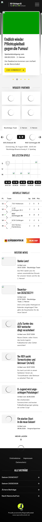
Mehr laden (21, 436)
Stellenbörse (15, 458)
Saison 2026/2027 (10, 477)
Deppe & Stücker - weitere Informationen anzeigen (11, 98)
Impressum (27, 458)
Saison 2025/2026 (10, 483)
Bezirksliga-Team (10, 128)
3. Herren (33, 128)
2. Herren (23, 128)
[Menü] (37, 4)
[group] (21, 142)
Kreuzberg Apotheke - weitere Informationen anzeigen (31, 98)
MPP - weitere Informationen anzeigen (11, 112)
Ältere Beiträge (9, 489)
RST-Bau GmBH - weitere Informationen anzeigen (31, 112)
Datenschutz (21, 462)
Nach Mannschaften (10, 496)
